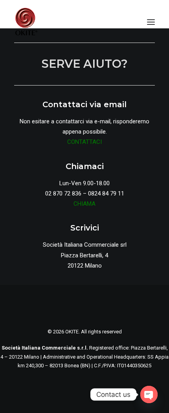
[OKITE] (26, 22)
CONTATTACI (84, 141)
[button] (151, 22)
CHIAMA (84, 203)
